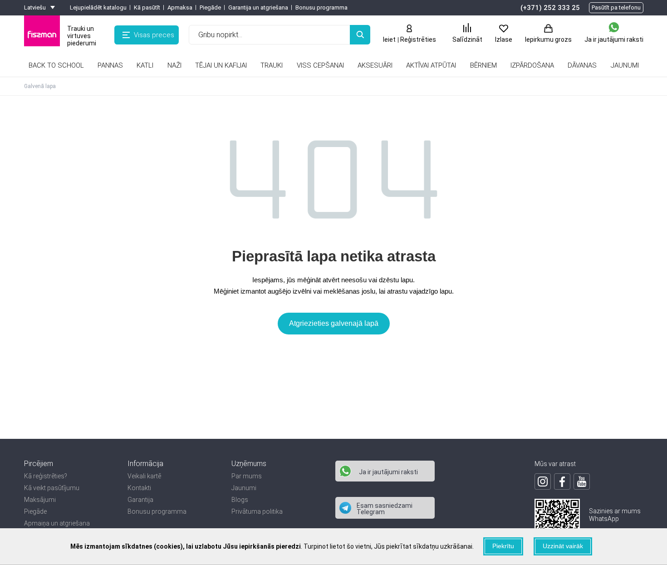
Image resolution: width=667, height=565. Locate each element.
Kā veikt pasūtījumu (51, 487)
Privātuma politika (257, 511)
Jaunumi (243, 487)
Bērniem (483, 65)
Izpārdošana (532, 65)
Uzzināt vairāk (563, 546)
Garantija (140, 499)
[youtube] (582, 481)
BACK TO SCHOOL (56, 65)
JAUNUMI (625, 65)
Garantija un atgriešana (258, 7)
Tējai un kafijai (221, 65)
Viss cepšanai (320, 65)
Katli (145, 65)
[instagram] (543, 481)
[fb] (562, 481)
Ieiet (389, 39)
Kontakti (139, 487)
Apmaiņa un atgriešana (57, 523)
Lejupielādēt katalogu (98, 7)
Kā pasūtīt (147, 7)
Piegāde (210, 7)
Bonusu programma (321, 7)
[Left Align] (360, 34)
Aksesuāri (375, 65)
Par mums (246, 476)
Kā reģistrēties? (45, 476)
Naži (174, 65)
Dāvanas (582, 65)
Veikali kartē (144, 476)
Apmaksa (179, 7)
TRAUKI (271, 65)
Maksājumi (40, 499)
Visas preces (154, 35)
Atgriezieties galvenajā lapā (333, 323)
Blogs (239, 499)
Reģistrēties (418, 39)
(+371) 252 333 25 (550, 8)
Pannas (110, 65)
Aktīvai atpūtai (431, 65)
